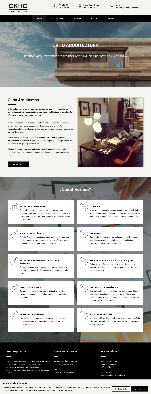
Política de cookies (66, 390)
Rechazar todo (121, 389)
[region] (75, 386)
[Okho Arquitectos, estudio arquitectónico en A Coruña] (18, 1)
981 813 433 (63, 5)
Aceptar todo (140, 389)
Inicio (39, 18)
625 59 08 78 (64, 8)
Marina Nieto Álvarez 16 (92, 5)
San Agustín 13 (89, 8)
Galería (94, 18)
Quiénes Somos (57, 18)
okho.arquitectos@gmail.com (127, 8)
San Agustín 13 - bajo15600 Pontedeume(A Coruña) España (109, 364)
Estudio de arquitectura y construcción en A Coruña (26, 361)
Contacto (110, 18)
